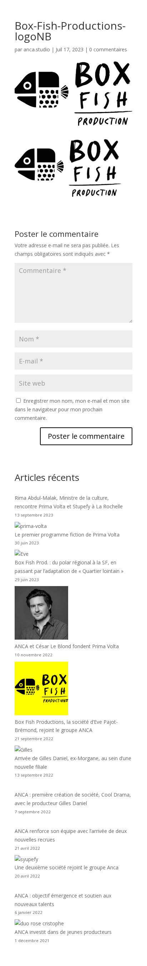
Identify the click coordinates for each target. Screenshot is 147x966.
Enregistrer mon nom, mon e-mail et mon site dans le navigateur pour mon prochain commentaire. (72, 409)
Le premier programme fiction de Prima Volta (67, 534)
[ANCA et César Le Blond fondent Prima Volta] (41, 614)
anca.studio (37, 49)
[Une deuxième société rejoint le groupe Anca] (26, 859)
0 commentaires (108, 49)
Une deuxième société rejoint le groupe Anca (66, 867)
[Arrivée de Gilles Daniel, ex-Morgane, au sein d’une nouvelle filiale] (23, 750)
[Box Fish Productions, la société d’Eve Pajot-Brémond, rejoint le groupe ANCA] (41, 690)
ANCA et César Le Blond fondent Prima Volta (67, 646)
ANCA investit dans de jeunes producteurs (63, 932)
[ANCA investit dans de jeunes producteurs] (39, 923)
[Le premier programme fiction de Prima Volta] (31, 526)
